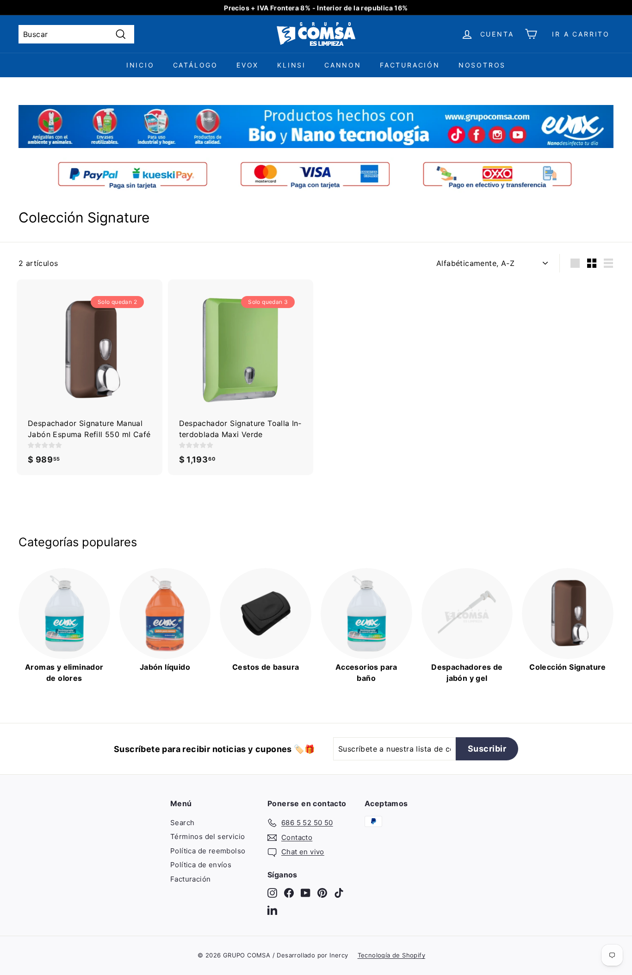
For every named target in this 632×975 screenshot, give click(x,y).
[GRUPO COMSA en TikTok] (339, 892)
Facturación (410, 65)
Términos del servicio (207, 836)
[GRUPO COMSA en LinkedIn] (272, 910)
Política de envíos (200, 864)
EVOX (247, 65)
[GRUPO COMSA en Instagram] (272, 892)
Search (182, 822)
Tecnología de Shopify (391, 955)
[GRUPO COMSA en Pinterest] (322, 892)
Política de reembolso (207, 850)
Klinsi (291, 65)
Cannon (342, 65)
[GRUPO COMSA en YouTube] (305, 892)
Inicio (140, 65)
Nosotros (482, 65)
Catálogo (195, 65)
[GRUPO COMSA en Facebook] (289, 892)
